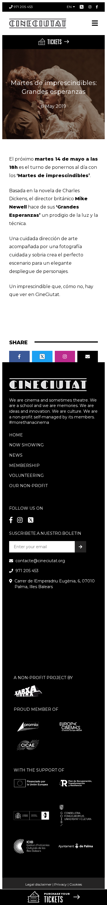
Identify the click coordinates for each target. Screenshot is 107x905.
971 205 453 (23, 7)
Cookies (75, 884)
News (16, 455)
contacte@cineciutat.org (40, 560)
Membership (24, 465)
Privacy (60, 884)
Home (16, 435)
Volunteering (26, 475)
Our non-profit (28, 485)
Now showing (26, 445)
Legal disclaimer (38, 884)
